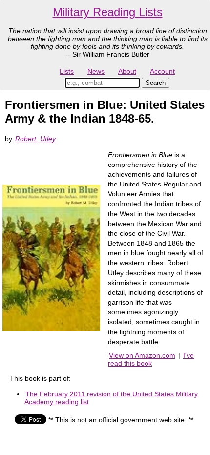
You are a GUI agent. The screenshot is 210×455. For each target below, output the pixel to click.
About (127, 71)
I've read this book (151, 359)
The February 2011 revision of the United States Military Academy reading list (111, 398)
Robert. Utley (35, 139)
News (96, 71)
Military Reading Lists (108, 12)
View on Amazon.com (142, 355)
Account (162, 71)
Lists (67, 71)
